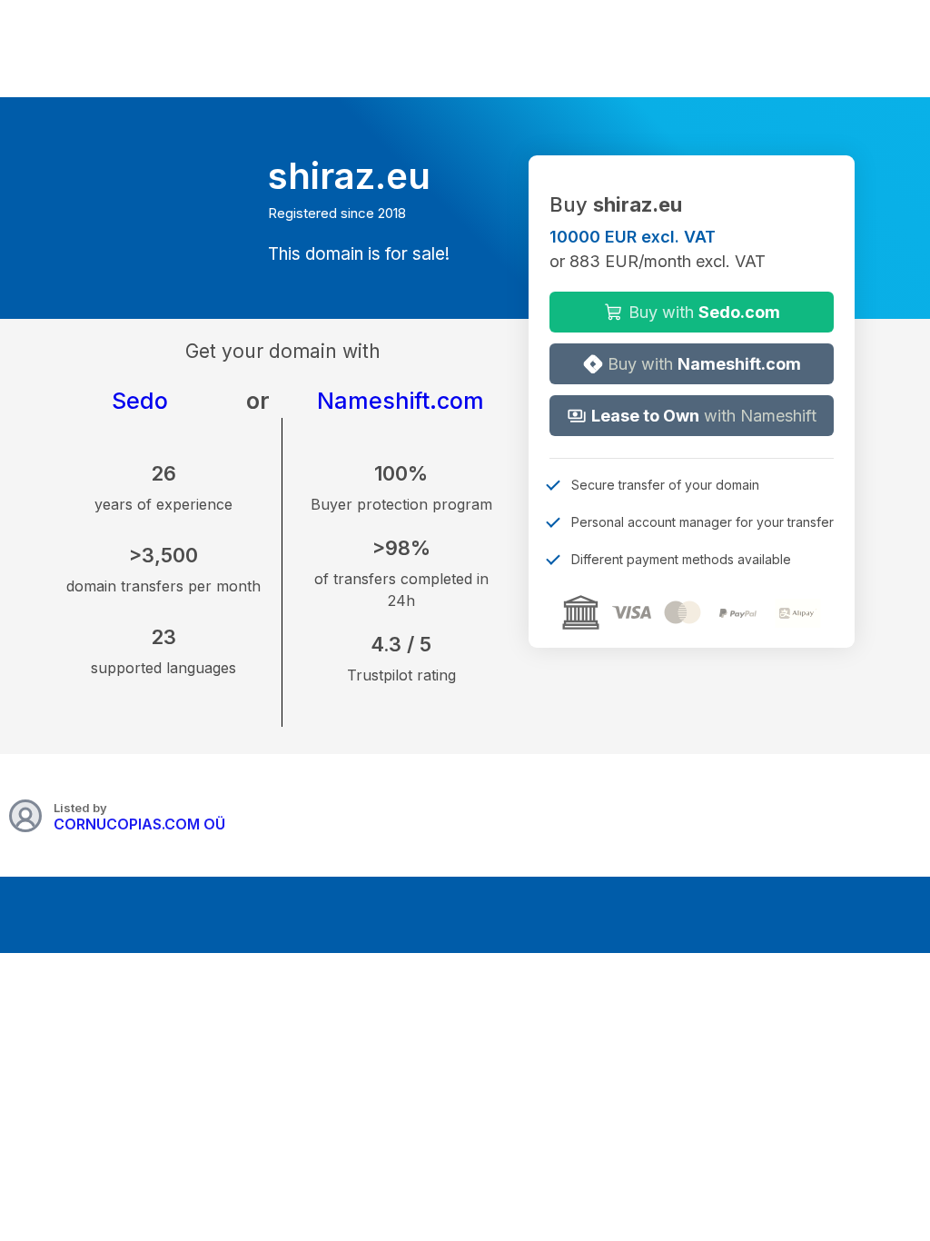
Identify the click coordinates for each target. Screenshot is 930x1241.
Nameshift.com (400, 400)
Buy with (702, 312)
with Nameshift (703, 415)
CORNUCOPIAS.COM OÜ (139, 824)
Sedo (140, 400)
